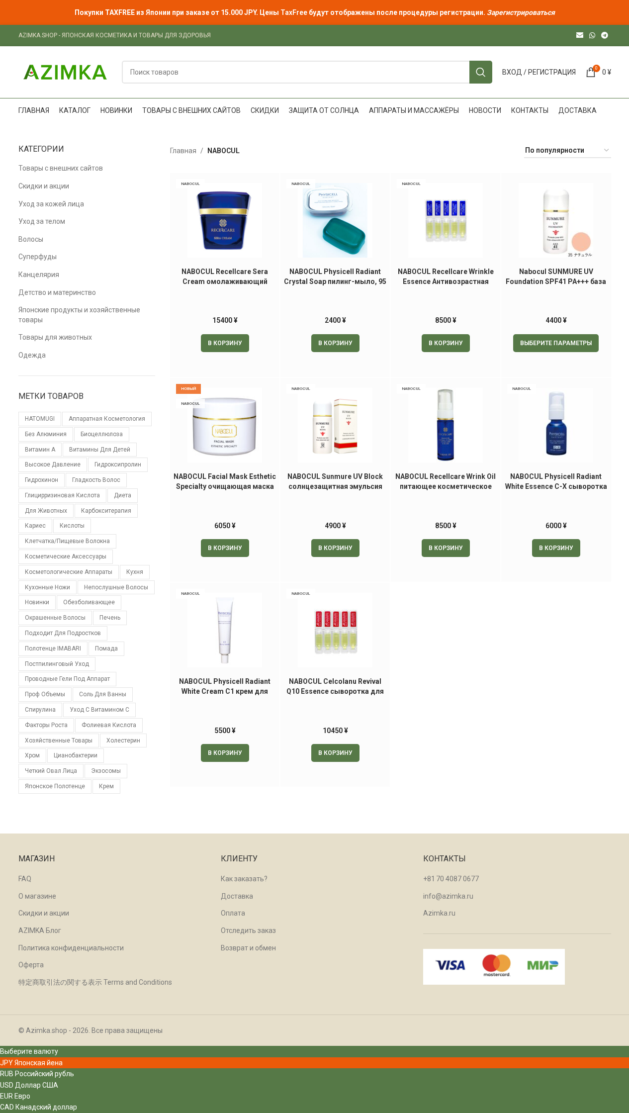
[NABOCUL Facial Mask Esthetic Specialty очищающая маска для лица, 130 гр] (225, 425)
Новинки (37, 602)
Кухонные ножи (47, 587)
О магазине (37, 896)
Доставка (237, 896)
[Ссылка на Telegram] (604, 35)
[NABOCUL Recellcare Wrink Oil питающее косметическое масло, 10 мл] (445, 425)
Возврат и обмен (248, 948)
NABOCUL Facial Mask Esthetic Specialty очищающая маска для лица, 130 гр (225, 486)
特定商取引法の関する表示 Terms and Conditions (95, 982)
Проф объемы (45, 694)
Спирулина (40, 709)
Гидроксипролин (117, 464)
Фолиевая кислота (109, 725)
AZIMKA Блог (39, 930)
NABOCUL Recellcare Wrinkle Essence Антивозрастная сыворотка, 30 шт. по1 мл (446, 281)
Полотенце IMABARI (53, 648)
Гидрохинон (41, 479)
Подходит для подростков (63, 633)
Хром (32, 755)
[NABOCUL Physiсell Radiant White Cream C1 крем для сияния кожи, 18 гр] (225, 630)
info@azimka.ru (448, 896)
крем (106, 786)
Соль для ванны (102, 694)
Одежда (32, 355)
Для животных (46, 510)
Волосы (30, 239)
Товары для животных (55, 337)
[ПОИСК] (480, 72)
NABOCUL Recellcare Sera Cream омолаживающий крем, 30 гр (224, 281)
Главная (183, 151)
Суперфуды (37, 257)
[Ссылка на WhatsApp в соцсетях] (592, 35)
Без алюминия (46, 434)
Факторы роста (46, 725)
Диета (122, 495)
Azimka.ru (439, 913)
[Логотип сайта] (65, 72)
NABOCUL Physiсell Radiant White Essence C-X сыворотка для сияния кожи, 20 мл (556, 486)
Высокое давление (53, 464)
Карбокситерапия (106, 510)
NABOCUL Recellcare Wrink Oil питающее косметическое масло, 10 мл (445, 486)
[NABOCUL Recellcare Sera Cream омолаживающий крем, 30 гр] (225, 220)
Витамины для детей (99, 449)
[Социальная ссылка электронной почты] (579, 35)
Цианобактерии (75, 755)
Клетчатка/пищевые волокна (67, 541)
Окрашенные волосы (55, 617)
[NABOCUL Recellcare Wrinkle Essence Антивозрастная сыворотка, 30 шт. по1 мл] (445, 220)
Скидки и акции (43, 186)
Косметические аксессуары (65, 556)
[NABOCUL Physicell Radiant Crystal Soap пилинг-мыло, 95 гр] (335, 220)
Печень (109, 617)
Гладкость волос (96, 479)
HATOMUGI (40, 418)
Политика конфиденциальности (71, 948)
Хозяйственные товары (58, 740)
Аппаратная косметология (107, 418)
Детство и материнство (57, 292)
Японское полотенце (55, 786)
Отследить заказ (248, 930)
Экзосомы (106, 770)
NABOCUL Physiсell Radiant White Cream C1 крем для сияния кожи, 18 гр (224, 691)
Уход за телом (41, 221)
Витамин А (40, 449)
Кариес (35, 525)
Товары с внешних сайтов (60, 168)
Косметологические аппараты (68, 571)
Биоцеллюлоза (102, 434)
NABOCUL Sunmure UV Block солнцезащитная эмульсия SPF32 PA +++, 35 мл (335, 486)
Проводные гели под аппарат (67, 678)
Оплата (233, 913)
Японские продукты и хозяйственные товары (79, 315)
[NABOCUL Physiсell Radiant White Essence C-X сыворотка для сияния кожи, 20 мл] (556, 425)
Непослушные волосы (116, 587)
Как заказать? (244, 879)
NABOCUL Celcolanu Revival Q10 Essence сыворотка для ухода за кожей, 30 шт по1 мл (335, 691)
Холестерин (123, 740)
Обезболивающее (89, 602)
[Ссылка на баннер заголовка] (314, 12)
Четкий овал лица (51, 770)
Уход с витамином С (99, 709)
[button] (225, 343)
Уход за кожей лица (51, 204)
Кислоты (72, 525)
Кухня (134, 571)
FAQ (24, 879)
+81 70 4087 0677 (451, 879)
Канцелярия (38, 274)
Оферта (31, 965)
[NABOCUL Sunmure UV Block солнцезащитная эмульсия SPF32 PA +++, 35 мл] (335, 425)
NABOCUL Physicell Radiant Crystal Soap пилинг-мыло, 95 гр (335, 281)
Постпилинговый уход (57, 663)
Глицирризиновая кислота (62, 495)
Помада (106, 648)
